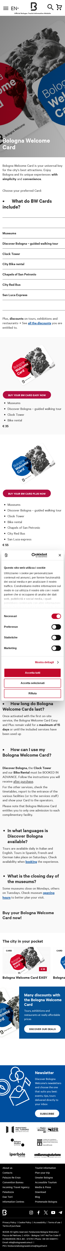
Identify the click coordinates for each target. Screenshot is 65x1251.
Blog (37, 1196)
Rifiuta (32, 693)
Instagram (31, 1213)
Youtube (53, 1213)
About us (7, 1167)
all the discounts (39, 323)
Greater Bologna (44, 1177)
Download (40, 1192)
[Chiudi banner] (60, 555)
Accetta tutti (32, 672)
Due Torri (7, 1196)
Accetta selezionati (32, 683)
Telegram (60, 1213)
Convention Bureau (12, 1182)
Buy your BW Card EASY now (27, 395)
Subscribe (47, 1113)
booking (31, 861)
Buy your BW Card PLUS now (27, 493)
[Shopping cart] (59, 7)
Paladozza (8, 1192)
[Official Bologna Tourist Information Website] (34, 6)
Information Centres (13, 1201)
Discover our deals (42, 1029)
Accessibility (40, 1222)
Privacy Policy (9, 1222)
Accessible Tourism (46, 1182)
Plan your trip (42, 1172)
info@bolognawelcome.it (20, 1242)
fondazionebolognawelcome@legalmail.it (27, 1245)
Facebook (38, 1213)
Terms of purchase (11, 1225)
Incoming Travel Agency (16, 1187)
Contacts (7, 1172)
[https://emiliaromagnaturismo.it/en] (47, 1158)
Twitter (46, 1213)
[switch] (56, 627)
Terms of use (54, 1222)
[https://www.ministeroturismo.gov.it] (18, 1133)
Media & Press (43, 1187)
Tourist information (45, 1167)
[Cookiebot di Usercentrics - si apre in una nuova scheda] (34, 555)
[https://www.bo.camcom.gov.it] (47, 1145)
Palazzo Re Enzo (11, 1177)
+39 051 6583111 (50, 1238)
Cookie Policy (24, 1222)
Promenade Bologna (46, 1201)
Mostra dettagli (44, 662)
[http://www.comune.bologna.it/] (18, 1158)
